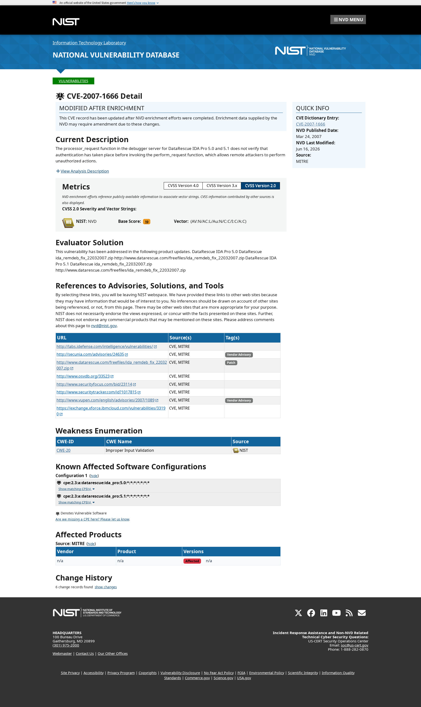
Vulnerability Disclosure (180, 672)
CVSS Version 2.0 (260, 185)
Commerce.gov (197, 678)
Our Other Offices (113, 653)
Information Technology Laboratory (89, 43)
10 (146, 221)
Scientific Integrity (303, 672)
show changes (106, 587)
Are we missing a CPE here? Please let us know (92, 519)
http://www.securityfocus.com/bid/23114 (94, 384)
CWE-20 (63, 450)
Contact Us (85, 653)
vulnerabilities (73, 81)
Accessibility (94, 672)
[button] (348, 19)
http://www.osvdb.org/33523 (83, 376)
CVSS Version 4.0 (183, 185)
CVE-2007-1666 (310, 124)
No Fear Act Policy (219, 672)
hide (94, 476)
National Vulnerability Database (116, 54)
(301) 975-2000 (66, 645)
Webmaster (62, 653)
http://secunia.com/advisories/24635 (90, 354)
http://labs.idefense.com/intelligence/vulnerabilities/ (105, 346)
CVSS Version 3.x (222, 185)
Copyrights (148, 672)
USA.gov (244, 678)
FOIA (241, 672)
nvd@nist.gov (104, 325)
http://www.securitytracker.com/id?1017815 (97, 392)
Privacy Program (121, 672)
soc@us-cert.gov (354, 645)
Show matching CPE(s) (75, 489)
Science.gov (223, 678)
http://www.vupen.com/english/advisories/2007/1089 (105, 400)
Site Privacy (70, 672)
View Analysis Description (85, 171)
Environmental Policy (266, 672)
